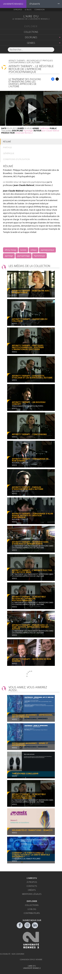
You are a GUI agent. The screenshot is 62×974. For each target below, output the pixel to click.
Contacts (32, 886)
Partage (7, 147)
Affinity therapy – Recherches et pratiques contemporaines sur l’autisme (31, 61)
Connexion (39, 9)
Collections (31, 31)
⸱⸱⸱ (59, 4)
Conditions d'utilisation (16, 159)
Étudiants (35, 4)
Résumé (7, 141)
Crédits (32, 890)
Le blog (28, 9)
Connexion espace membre (31, 959)
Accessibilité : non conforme (12, 954)
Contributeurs (32, 913)
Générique (8, 153)
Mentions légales (31, 894)
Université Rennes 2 (13, 4)
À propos (18, 9)
